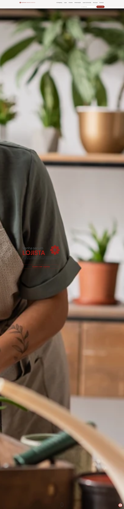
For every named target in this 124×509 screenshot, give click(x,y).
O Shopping (59, 2)
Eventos (102, 2)
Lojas (65, 2)
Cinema (70, 2)
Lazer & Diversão (87, 2)
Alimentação (77, 2)
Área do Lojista (100, 6)
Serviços (95, 2)
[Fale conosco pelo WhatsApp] (120, 505)
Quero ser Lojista (41, 266)
